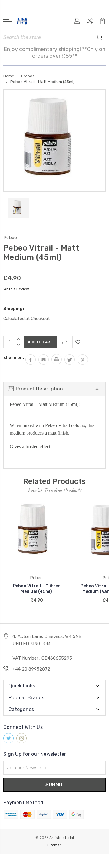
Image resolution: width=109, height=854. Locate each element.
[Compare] (89, 23)
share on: (13, 357)
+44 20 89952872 (31, 669)
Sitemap (54, 845)
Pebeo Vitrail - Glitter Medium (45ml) (36, 589)
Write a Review (16, 289)
